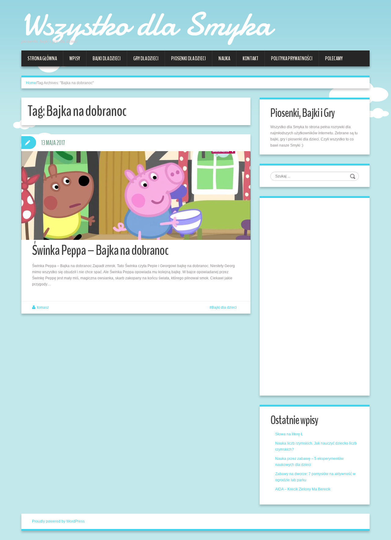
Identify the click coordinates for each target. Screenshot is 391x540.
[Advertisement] (316, 296)
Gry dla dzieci (146, 58)
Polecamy (334, 58)
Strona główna (42, 58)
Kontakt (250, 58)
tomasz (43, 307)
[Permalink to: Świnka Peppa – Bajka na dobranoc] (135, 195)
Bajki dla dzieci (107, 58)
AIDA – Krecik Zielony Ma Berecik (303, 489)
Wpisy (74, 58)
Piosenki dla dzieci (188, 58)
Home (31, 83)
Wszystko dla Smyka (146, 24)
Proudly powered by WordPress (58, 521)
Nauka (224, 58)
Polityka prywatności (291, 58)
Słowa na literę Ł (289, 434)
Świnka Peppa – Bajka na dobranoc (100, 250)
